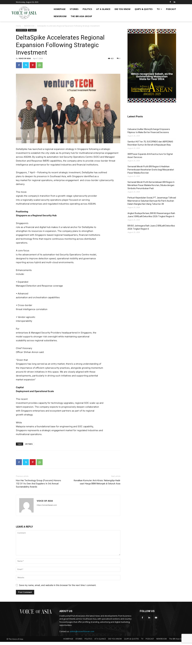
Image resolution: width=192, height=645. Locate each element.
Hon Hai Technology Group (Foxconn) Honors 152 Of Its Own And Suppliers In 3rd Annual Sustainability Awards (38, 483)
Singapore (32, 30)
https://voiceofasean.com (47, 505)
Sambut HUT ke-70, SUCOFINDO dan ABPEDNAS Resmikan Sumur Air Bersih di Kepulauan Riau (150, 143)
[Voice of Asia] (24, 13)
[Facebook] (170, 2)
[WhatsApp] (40, 65)
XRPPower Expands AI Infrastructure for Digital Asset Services (150, 155)
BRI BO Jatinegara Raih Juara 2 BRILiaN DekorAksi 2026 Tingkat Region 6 (151, 227)
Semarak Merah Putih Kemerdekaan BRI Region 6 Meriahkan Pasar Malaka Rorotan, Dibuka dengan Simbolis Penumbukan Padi (151, 185)
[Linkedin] (174, 2)
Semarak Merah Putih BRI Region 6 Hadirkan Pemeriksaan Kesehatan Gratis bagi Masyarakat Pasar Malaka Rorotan (151, 169)
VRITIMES (29, 444)
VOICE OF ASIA (25, 58)
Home (18, 26)
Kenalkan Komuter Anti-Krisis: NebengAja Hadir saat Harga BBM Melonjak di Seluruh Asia (97, 482)
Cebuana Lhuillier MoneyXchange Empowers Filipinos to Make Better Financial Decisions (149, 131)
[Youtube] (156, 617)
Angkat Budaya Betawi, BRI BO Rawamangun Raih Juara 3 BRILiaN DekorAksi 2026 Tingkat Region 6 (151, 215)
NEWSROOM (29, 26)
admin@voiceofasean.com (82, 631)
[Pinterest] (33, 65)
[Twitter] (26, 65)
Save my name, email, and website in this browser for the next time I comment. (57, 585)
